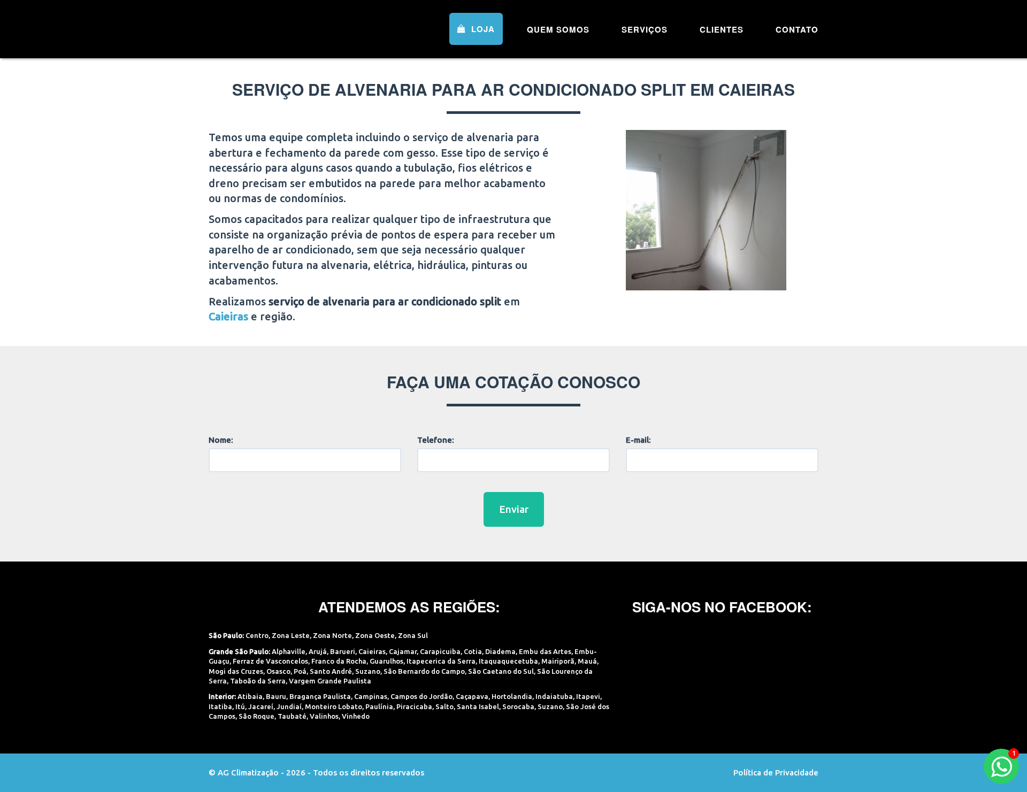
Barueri (342, 651)
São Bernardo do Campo (424, 671)
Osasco (278, 671)
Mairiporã (557, 661)
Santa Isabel (478, 706)
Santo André (331, 671)
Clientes (722, 29)
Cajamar (403, 651)
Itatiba (220, 706)
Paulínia (379, 706)
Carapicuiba (440, 651)
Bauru (276, 696)
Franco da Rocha (338, 661)
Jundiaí (289, 706)
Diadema (500, 651)
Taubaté (292, 716)
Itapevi (588, 696)
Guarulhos (386, 661)
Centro (257, 635)
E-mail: (638, 439)
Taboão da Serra (258, 681)
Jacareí (260, 706)
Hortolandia (512, 696)
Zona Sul (413, 635)
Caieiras (372, 651)
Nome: (221, 439)
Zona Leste (291, 635)
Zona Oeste (375, 635)
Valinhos (324, 716)
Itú (240, 706)
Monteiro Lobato (333, 706)
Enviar (513, 509)
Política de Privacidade (775, 772)
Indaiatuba (554, 696)
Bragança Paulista (320, 696)
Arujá (318, 651)
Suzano (367, 671)
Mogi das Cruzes (236, 671)
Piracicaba (414, 706)
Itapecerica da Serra (441, 661)
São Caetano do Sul (501, 671)
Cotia (473, 651)
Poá (300, 671)
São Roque (256, 716)
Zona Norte (332, 635)
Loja (482, 29)
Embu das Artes (545, 651)
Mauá (587, 661)
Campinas (370, 696)
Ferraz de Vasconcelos (270, 661)
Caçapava (472, 696)
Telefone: (435, 439)
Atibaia (250, 696)
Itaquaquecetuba (508, 661)
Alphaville (288, 651)
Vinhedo (356, 716)
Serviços (645, 29)
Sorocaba (518, 706)
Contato (797, 29)
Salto (444, 706)
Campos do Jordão (421, 696)
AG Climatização (276, 28)
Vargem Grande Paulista (330, 681)
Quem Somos (558, 29)
